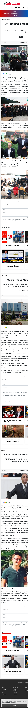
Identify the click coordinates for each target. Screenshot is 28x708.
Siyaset (15, 692)
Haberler (3, 19)
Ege (24, 8)
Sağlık (15, 690)
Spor (3, 692)
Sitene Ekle (21, 682)
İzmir (4, 8)
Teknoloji (17, 8)
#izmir (23, 376)
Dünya (15, 694)
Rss (27, 682)
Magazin (4, 694)
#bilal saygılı (20, 201)
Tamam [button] (14, 705)
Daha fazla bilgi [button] (14, 702)
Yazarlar (15, 15)
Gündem (11, 8)
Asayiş (3, 690)
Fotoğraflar (15, 13)
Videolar (15, 11)
